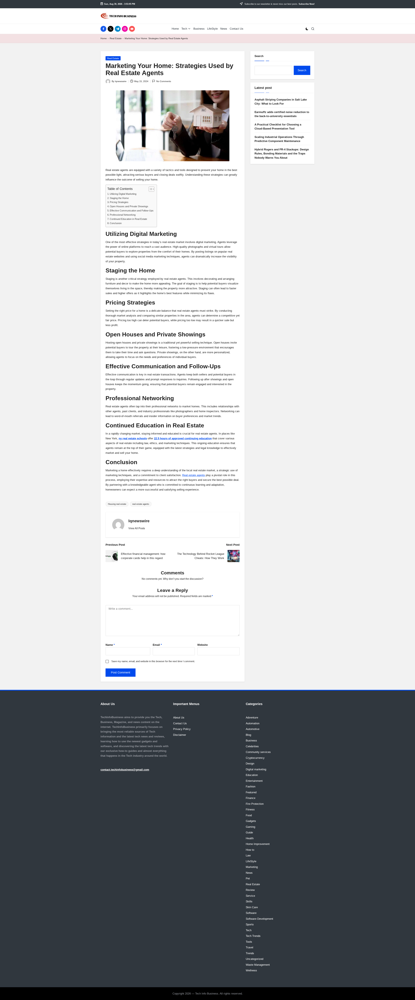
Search (259, 56)
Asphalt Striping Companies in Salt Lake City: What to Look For (281, 101)
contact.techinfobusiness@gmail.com (125, 769)
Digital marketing (256, 769)
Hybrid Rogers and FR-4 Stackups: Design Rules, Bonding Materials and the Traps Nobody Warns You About (282, 153)
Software (251, 913)
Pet (248, 878)
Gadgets (251, 821)
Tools (249, 941)
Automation (252, 723)
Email (157, 644)
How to (250, 849)
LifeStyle (251, 861)
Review (250, 890)
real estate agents (140, 504)
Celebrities (252, 746)
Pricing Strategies (119, 202)
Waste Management (258, 964)
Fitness (250, 809)
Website (202, 644)
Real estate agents (193, 475)
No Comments (163, 81)
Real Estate (116, 38)
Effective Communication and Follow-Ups (132, 210)
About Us (178, 717)
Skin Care (252, 907)
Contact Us (180, 723)
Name (110, 644)
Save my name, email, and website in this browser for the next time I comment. (153, 661)
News (249, 872)
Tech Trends (253, 936)
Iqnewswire (138, 521)
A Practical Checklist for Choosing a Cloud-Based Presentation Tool (278, 126)
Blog (248, 734)
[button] (136, 528)
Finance (250, 798)
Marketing (252, 867)
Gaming (250, 826)
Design (250, 763)
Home (104, 38)
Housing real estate (117, 504)
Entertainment (254, 780)
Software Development (259, 918)
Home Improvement (258, 844)
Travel (249, 947)
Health (250, 838)
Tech (248, 930)
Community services (258, 752)
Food (249, 815)
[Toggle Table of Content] (150, 189)
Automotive (252, 729)
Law (248, 855)
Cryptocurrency (255, 757)
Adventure (252, 717)
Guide (249, 832)
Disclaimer (179, 734)
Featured (251, 792)
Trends (250, 953)
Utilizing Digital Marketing (123, 193)
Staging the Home (119, 198)
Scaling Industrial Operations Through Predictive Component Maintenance (279, 139)
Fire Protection (255, 803)
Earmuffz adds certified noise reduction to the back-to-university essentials (282, 114)
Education (252, 775)
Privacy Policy (182, 729)
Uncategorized (254, 958)
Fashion (250, 786)
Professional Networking (123, 214)
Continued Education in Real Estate (128, 219)
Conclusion (116, 223)
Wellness (251, 970)
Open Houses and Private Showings (129, 206)
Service (250, 895)
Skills (249, 901)
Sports (250, 924)
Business (251, 740)
